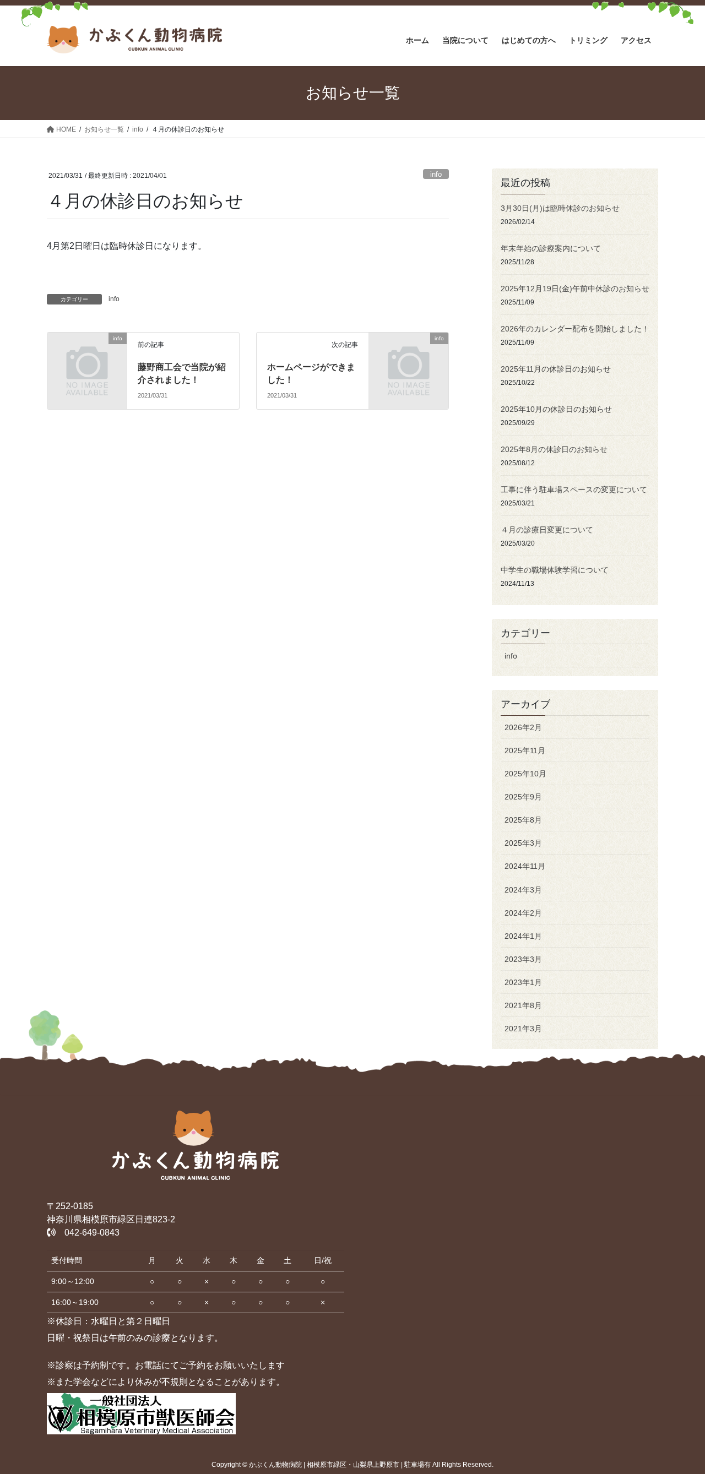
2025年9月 (523, 796)
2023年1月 (523, 982)
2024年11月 (525, 866)
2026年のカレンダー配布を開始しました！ (575, 328)
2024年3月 (523, 889)
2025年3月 (523, 843)
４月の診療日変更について (547, 529)
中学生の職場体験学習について (555, 569)
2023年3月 (523, 959)
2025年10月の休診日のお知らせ (556, 409)
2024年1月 (523, 936)
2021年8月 (523, 1005)
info (436, 174)
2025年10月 (525, 773)
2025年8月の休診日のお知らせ (554, 449)
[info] (87, 356)
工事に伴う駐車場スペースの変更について (574, 489)
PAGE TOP (678, 1420)
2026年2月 (523, 727)
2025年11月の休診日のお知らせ (556, 369)
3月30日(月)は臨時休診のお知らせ (560, 208)
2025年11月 (525, 750)
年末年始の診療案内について (551, 248)
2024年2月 (523, 913)
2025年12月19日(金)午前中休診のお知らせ (575, 288)
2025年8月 (523, 819)
